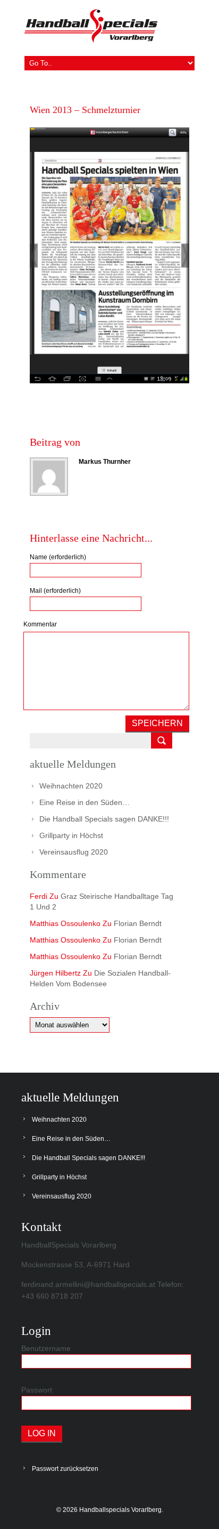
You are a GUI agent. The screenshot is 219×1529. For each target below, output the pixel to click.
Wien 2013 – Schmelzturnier (85, 109)
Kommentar (40, 624)
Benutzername (46, 1348)
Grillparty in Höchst (71, 835)
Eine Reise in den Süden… (84, 802)
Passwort (36, 1390)
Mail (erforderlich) (55, 590)
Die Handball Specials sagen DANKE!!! (104, 819)
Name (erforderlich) (58, 557)
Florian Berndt (138, 923)
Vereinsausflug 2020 (73, 852)
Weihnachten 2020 (71, 786)
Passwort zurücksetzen (65, 1468)
